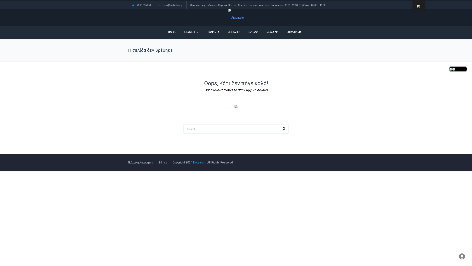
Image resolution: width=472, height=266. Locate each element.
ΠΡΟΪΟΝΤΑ (213, 32)
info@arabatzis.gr (173, 5)
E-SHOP (253, 32)
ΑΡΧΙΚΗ (171, 32)
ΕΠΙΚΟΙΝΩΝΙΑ (294, 32)
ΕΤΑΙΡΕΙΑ (189, 32)
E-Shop (163, 162)
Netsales (199, 162)
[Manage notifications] (462, 256)
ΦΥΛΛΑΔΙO (272, 32)
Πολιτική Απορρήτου (140, 162)
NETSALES (234, 32)
